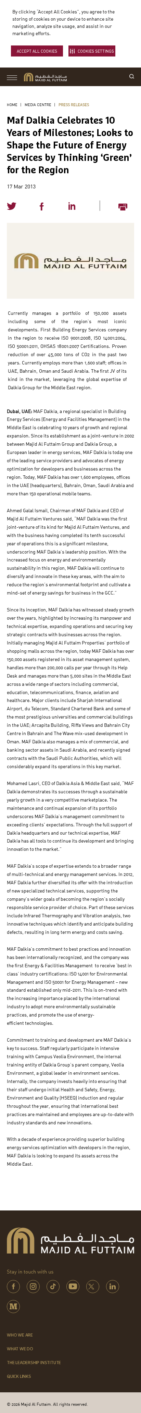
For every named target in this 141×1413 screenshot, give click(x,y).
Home (12, 104)
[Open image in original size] (45, 77)
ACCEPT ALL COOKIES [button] (37, 51)
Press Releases (74, 104)
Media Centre (38, 104)
